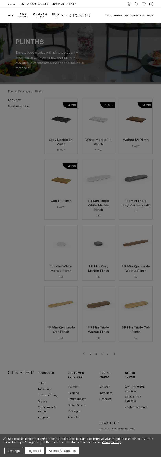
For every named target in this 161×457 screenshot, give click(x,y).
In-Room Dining (48, 395)
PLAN (64, 15)
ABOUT (150, 15)
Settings (14, 451)
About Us (73, 417)
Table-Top (44, 389)
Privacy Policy (111, 442)
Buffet (42, 383)
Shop (10, 15)
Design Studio (76, 405)
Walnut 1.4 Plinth (136, 140)
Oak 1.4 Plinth (61, 201)
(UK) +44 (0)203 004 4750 (34, 3)
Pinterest (105, 398)
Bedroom (44, 417)
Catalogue (74, 411)
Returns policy (77, 398)
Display (42, 401)
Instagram (106, 392)
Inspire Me (55, 15)
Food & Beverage (23, 15)
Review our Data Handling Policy (117, 428)
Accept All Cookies (62, 451)
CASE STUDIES (137, 15)
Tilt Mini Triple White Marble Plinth (98, 205)
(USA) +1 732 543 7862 (63, 3)
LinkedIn (105, 386)
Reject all (34, 451)
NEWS (108, 15)
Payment (73, 386)
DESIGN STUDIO (120, 15)
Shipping (73, 392)
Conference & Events (40, 15)
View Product (61, 147)
